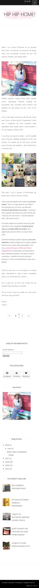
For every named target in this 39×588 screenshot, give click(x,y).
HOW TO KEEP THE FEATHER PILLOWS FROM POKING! (20, 532)
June (9, 449)
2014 (7, 469)
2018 (7, 445)
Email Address (8, 350)
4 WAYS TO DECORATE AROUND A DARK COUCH (20, 517)
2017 (7, 458)
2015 (7, 465)
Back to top (31, 585)
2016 (7, 462)
